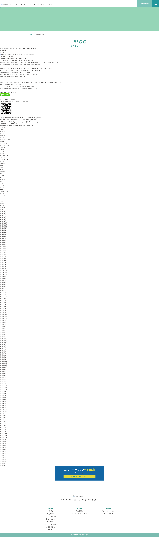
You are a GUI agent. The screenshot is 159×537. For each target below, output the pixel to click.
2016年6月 (3, 445)
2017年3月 (3, 427)
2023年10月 (3, 275)
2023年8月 (3, 278)
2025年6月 (3, 235)
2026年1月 (3, 221)
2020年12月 (3, 338)
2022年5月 (3, 304)
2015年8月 (3, 465)
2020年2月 (3, 358)
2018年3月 (3, 404)
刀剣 (1, 165)
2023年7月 (3, 280)
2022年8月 (3, 298)
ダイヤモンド (4, 144)
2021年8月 (3, 322)
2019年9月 (3, 368)
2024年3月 (3, 265)
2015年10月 (3, 461)
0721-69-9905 (6, 122)
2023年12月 (3, 271)
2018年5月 (3, 400)
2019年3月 (3, 380)
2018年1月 (3, 407)
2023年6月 (3, 282)
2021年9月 (3, 320)
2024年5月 (3, 261)
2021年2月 (3, 334)
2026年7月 (3, 209)
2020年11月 (3, 340)
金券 (1, 201)
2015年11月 (3, 459)
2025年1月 (3, 245)
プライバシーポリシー (108, 511)
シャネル (2, 153)
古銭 (1, 169)
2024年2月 (3, 267)
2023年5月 (3, 284)
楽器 (1, 189)
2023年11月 (3, 273)
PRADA (2, 149)
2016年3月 (3, 451)
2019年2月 (3, 382)
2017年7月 (3, 419)
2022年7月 (3, 300)
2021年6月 (3, 326)
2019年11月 (3, 364)
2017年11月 (3, 411)
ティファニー (4, 155)
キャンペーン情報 (5, 140)
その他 (2, 53)
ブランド (2, 148)
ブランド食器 (4, 159)
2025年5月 (3, 237)
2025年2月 (3, 243)
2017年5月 (3, 423)
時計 (1, 173)
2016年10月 (3, 437)
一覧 (1, 130)
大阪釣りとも (50, 527)
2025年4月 (3, 239)
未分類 (2, 187)
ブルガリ (2, 183)
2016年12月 (3, 433)
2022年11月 (3, 294)
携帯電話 (2, 171)
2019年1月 (3, 384)
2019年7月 (3, 372)
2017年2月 (3, 429)
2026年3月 (3, 217)
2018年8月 (3, 394)
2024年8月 (3, 255)
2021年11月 (3, 316)
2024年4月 (3, 263)
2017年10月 (3, 413)
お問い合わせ (144, 3)
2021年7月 (3, 324)
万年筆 (2, 161)
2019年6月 (3, 374)
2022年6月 (3, 302)
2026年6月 (3, 211)
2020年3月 (3, 356)
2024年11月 (3, 249)
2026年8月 (3, 207)
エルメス (2, 151)
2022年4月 (3, 306)
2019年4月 (3, 378)
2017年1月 (3, 431)
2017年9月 (3, 415)
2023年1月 (3, 290)
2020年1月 (3, 360)
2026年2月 (3, 219)
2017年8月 (3, 417)
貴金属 (2, 193)
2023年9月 (3, 277)
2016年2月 (3, 453)
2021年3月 (3, 332)
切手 (1, 167)
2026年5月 (3, 213)
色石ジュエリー (4, 191)
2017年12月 (3, 409)
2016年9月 (3, 439)
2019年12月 (3, 362)
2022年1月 (3, 312)
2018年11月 (3, 388)
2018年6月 (3, 398)
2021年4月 (3, 330)
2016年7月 (3, 443)
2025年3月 (3, 241)
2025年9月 (3, 229)
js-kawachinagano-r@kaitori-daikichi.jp (26, 122)
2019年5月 (3, 376)
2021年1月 (3, 336)
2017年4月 (3, 425)
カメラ (2, 138)
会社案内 (50, 529)
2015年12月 (3, 457)
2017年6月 (3, 421)
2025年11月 (3, 225)
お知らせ (2, 136)
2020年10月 (3, 342)
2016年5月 (3, 447)
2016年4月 (3, 449)
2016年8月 (3, 441)
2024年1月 (3, 269)
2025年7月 (3, 233)
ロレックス (3, 185)
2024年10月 (3, 251)
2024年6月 (3, 259)
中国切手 (2, 163)
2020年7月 (3, 348)
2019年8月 (3, 370)
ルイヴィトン (4, 157)
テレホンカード (4, 146)
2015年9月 (3, 463)
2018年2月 (3, 406)
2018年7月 (3, 396)
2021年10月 (3, 318)
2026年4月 (3, 215)
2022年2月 (3, 310)
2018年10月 (3, 390)
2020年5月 (3, 352)
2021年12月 (3, 314)
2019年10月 (3, 366)
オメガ (2, 177)
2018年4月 (3, 402)
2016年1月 (3, 455)
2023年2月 (3, 288)
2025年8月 (3, 231)
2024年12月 (3, 247)
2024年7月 (3, 257)
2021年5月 (3, 328)
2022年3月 (3, 308)
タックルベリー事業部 (50, 516)
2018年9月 (3, 392)
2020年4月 (3, 354)
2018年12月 (3, 386)
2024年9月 (3, 253)
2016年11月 (3, 435)
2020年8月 (3, 346)
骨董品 (2, 203)
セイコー (2, 181)
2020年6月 (3, 350)
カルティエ (3, 179)
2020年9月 (3, 344)
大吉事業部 (50, 514)
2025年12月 (3, 223)
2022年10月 (3, 296)
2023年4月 (3, 286)
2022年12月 (3, 292)
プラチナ (2, 195)
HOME (31, 34)
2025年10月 (3, 227)
